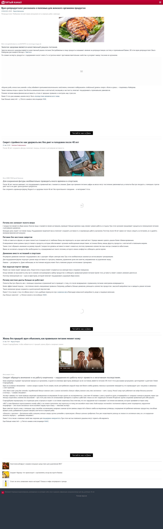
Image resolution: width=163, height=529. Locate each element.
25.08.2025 (4, 11)
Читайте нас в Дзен (81, 133)
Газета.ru (28, 52)
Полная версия (81, 496)
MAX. (44, 99)
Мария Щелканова (18, 11)
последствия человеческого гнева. (47, 96)
